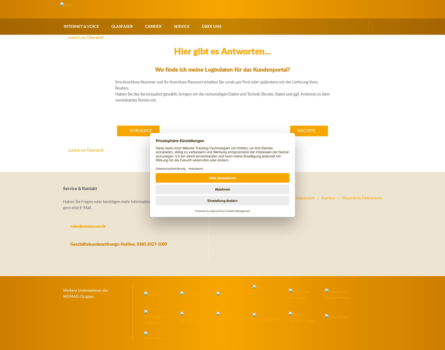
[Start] (66, 5)
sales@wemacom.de (88, 226)
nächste (306, 131)
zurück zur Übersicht (86, 38)
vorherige (141, 131)
